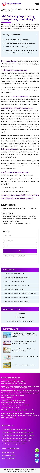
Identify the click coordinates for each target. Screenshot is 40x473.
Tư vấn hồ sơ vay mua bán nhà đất (13, 281)
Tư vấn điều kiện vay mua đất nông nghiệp (16, 301)
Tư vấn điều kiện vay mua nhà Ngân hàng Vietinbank (18, 435)
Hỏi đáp (12, 9)
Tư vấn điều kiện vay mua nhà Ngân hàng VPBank (17, 438)
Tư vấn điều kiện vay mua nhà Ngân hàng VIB (16, 441)
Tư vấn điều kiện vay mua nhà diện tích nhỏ (16, 285)
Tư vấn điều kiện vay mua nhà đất (13, 274)
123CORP (30, 471)
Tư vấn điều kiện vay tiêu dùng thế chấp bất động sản (19, 293)
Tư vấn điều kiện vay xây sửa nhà (13, 289)
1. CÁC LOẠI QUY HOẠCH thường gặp (17, 40)
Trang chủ (4, 9)
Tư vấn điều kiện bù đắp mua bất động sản (16, 277)
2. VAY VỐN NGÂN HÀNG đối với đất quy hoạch (20, 43)
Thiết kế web (22, 471)
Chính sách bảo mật (8, 455)
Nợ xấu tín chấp (8, 213)
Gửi (20, 251)
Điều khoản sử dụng (8, 452)
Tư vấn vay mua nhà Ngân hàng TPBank (14, 444)
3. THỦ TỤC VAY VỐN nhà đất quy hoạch (18, 47)
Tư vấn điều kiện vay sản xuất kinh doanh (15, 297)
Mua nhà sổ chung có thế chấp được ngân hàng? (19, 216)
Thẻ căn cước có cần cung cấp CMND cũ (16, 224)
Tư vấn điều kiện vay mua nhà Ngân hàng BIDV (16, 429)
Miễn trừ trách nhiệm (8, 458)
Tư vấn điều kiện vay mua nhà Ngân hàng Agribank (17, 432)
